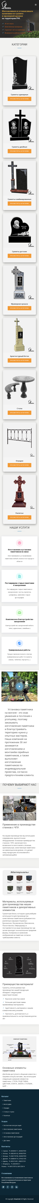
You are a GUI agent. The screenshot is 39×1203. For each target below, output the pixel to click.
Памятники (7, 1100)
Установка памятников (11, 1133)
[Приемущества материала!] (19, 965)
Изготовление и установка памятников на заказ (19, 551)
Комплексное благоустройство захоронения (19, 620)
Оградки (6, 1108)
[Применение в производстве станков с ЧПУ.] (19, 808)
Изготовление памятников (13, 1129)
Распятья (7, 1115)
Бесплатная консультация (12, 1125)
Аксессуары (7, 1104)
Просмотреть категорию (19, 99)
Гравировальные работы (19, 650)
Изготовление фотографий (13, 1136)
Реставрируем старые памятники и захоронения (19, 584)
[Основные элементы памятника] (19, 1049)
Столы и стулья (9, 1111)
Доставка (7, 1140)
